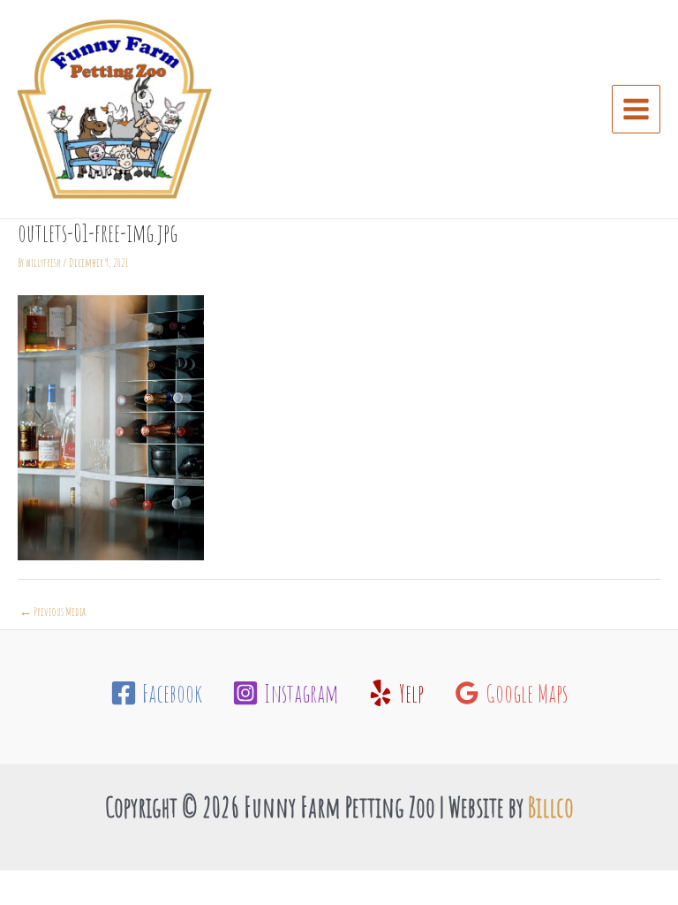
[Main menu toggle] (636, 109)
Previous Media (52, 611)
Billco (551, 807)
